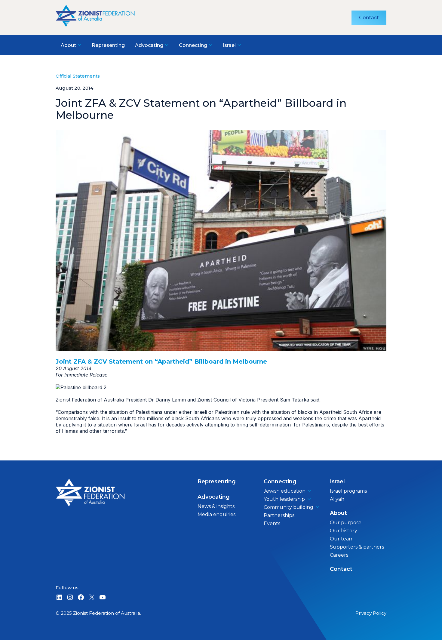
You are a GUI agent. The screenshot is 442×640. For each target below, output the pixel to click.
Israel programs (348, 491)
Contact (369, 17)
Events (272, 523)
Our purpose (345, 522)
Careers (339, 555)
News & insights (216, 506)
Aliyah (337, 499)
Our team (342, 539)
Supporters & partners (357, 547)
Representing (217, 481)
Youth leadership (284, 499)
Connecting (280, 481)
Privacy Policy (370, 613)
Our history (343, 531)
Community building (288, 507)
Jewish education (284, 491)
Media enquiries (216, 514)
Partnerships (279, 515)
